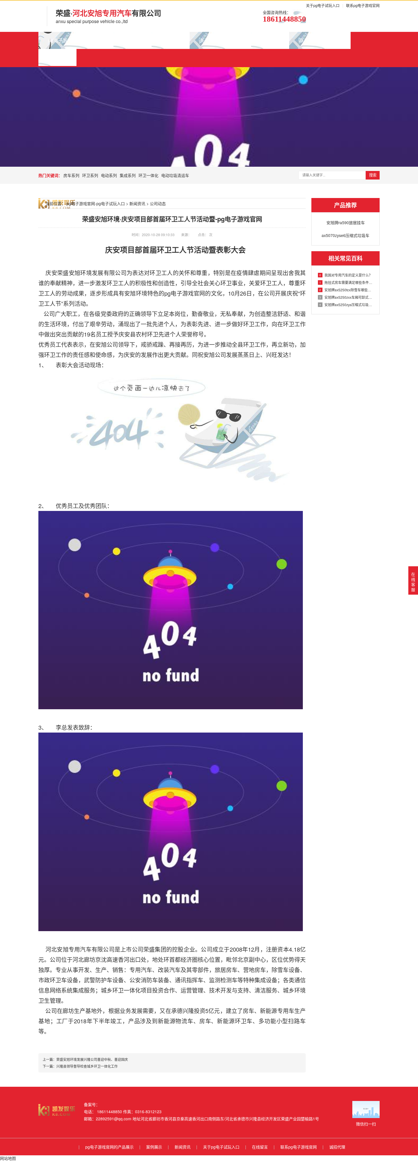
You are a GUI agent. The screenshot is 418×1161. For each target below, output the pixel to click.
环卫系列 (90, 175)
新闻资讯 (171, 40)
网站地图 (8, 1158)
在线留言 (270, 40)
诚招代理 (57, 57)
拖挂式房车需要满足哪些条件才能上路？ (346, 282)
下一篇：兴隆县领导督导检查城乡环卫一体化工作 (80, 1066)
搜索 (372, 175)
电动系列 (109, 175)
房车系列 (71, 175)
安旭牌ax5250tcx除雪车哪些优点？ (346, 289)
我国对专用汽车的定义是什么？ (345, 275)
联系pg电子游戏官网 (363, 5)
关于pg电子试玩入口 (323, 5)
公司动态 (158, 203)
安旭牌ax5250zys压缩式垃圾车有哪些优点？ (346, 304)
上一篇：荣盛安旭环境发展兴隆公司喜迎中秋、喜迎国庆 (85, 1059)
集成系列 (128, 175)
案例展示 (132, 40)
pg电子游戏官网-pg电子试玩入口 (96, 203)
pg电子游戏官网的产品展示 (76, 40)
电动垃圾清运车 (175, 175)
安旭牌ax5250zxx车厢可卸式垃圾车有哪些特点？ (346, 297)
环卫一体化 (148, 175)
